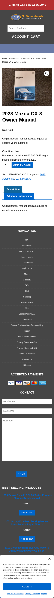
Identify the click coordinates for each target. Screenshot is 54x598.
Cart (35, 36)
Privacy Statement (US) (27, 348)
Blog (27, 308)
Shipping (27, 297)
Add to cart (22, 164)
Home (4, 58)
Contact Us (27, 359)
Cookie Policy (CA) (27, 314)
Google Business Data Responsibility (27, 325)
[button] (49, 558)
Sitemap (27, 365)
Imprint (44, 594)
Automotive (14, 58)
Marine (27, 274)
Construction (27, 262)
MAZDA (24, 58)
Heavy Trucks (27, 257)
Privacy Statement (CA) (27, 342)
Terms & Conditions (27, 354)
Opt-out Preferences (27, 336)
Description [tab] (13, 189)
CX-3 (32, 58)
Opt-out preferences (15, 594)
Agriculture (27, 268)
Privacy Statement (32, 594)
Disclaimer (27, 319)
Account (20, 36)
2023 (38, 58)
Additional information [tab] (19, 196)
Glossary (27, 280)
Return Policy (27, 302)
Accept (27, 586)
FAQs (27, 285)
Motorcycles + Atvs (27, 251)
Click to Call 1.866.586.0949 (27, 4)
